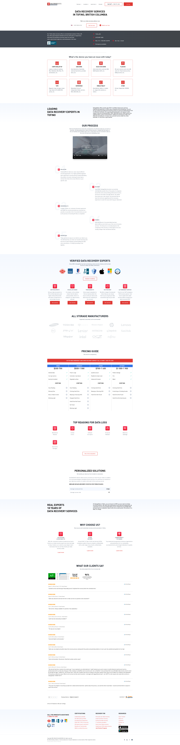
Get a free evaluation (90, 453)
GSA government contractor (81, 724)
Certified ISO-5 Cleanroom (81, 720)
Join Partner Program (101, 728)
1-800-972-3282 (109, 360)
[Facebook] (124, 739)
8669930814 (22, 744)
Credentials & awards (80, 716)
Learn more (93, 4)
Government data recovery (102, 724)
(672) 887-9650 (99, 37)
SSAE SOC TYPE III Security (81, 722)
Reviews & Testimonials (81, 726)
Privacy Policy (50, 741)
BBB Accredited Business (81, 728)
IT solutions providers (101, 722)
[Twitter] (129, 739)
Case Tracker (122, 716)
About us (121, 718)
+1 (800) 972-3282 (113, 4)
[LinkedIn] (127, 739)
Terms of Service (57, 741)
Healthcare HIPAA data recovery (104, 726)
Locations (85, 4)
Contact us (121, 722)
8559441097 (11, 744)
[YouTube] (132, 739)
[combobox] (72, 25)
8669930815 (26, 744)
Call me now (91, 25)
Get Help (128, 4)
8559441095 (4, 744)
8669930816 (29, 744)
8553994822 (37, 744)
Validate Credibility (90, 278)
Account (100, 4)
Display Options (65, 697)
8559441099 (18, 744)
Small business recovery (102, 718)
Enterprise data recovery (102, 720)
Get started (55, 302)
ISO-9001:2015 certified (80, 718)
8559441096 (7, 744)
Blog (120, 724)
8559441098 (15, 744)
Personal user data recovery (102, 716)
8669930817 (33, 744)
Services (78, 4)
